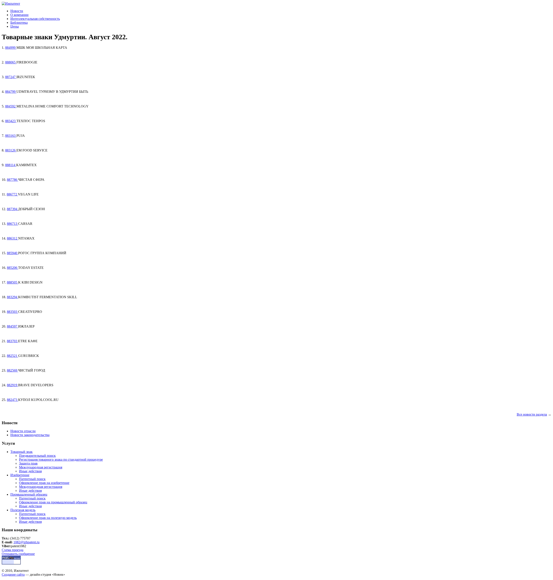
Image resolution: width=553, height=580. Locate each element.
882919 (12, 385)
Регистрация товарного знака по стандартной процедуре (61, 459)
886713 (12, 223)
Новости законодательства (29, 435)
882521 (12, 356)
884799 (10, 91)
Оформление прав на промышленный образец (53, 502)
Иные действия (30, 471)
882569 (12, 370)
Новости (16, 11)
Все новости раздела (532, 414)
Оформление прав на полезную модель (48, 518)
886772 (12, 194)
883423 (10, 121)
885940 (12, 253)
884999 (10, 47)
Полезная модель (22, 510)
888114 (10, 165)
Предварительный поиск (37, 455)
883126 (10, 150)
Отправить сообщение (18, 554)
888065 (10, 62)
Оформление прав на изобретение (44, 483)
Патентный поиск (32, 479)
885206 (12, 268)
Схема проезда (12, 550)
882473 (12, 400)
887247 (10, 77)
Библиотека (19, 22)
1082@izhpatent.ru (26, 542)
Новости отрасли (23, 431)
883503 (12, 312)
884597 (12, 326)
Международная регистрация (40, 467)
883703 (12, 341)
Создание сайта (13, 574)
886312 (12, 238)
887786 (12, 179)
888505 (12, 282)
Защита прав (28, 463)
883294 (12, 297)
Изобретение (19, 475)
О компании (19, 15)
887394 (12, 209)
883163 (10, 135)
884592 (10, 106)
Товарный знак (21, 452)
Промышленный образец (28, 494)
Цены (14, 26)
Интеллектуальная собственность (35, 18)
